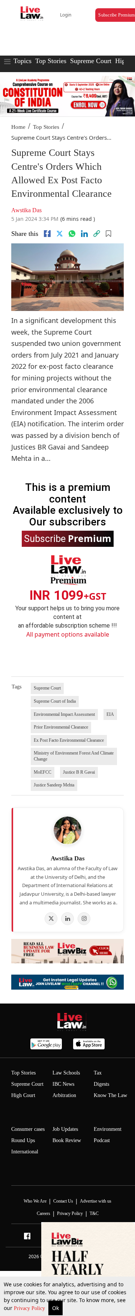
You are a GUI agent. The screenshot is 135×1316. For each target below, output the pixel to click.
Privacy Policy (30, 1308)
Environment (108, 1129)
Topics (23, 61)
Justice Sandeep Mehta (54, 785)
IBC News (63, 1084)
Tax (98, 1073)
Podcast (102, 1140)
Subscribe (67, 538)
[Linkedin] (84, 233)
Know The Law (110, 1095)
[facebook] (47, 233)
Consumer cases (28, 1129)
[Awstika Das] (67, 830)
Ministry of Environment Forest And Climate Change (74, 756)
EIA (110, 714)
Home (18, 127)
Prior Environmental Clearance (61, 727)
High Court (23, 1095)
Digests (101, 1084)
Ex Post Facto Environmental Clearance (69, 740)
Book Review (66, 1140)
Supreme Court (90, 61)
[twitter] (59, 233)
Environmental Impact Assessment (64, 714)
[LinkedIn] (67, 918)
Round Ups (23, 1140)
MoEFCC (42, 772)
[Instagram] (84, 918)
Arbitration (64, 1095)
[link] (96, 233)
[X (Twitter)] (51, 918)
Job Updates (65, 1129)
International (24, 1152)
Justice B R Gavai (79, 772)
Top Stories (50, 61)
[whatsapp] (72, 233)
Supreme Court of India (55, 701)
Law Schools (66, 1073)
